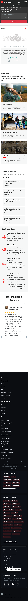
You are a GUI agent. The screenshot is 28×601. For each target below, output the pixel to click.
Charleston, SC (16, 506)
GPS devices (4, 446)
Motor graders (16, 485)
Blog (2, 389)
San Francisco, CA (8, 521)
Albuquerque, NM (16, 527)
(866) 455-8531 (8, 2)
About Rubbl (4, 381)
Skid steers (16, 479)
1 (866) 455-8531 (14, 58)
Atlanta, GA (16, 503)
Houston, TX (18, 509)
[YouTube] (17, 584)
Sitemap (19, 597)
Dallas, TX (6, 500)
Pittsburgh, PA (17, 515)
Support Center (13, 597)
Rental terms (4, 428)
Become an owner (6, 438)
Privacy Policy (4, 398)
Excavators (6, 476)
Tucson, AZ (6, 527)
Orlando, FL (7, 506)
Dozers (13, 476)
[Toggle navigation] (20, 2)
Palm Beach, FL (7, 515)
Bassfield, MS (16, 534)
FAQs (2, 425)
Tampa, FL (14, 512)
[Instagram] (8, 584)
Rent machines (5, 420)
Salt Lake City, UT (17, 518)
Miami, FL (6, 512)
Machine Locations (6, 392)
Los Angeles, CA (8, 524)
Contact (3, 383)
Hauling (3, 410)
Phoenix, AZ (14, 500)
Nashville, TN (7, 503)
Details (3, 404)
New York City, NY (8, 509)
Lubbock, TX (7, 534)
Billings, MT (7, 537)
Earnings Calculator (6, 444)
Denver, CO (6, 518)
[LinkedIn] (13, 584)
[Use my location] (25, 17)
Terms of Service (5, 395)
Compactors (7, 485)
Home (2, 7)
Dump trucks (7, 482)
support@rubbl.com (15, 60)
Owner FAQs (4, 455)
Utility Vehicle (16, 7)
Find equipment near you (10, 541)
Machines (3, 407)
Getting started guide (6, 423)
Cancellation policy (6, 431)
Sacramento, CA (19, 521)
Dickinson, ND (7, 531)
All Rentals (8, 7)
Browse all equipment (9, 489)
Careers (3, 386)
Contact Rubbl (8, 567)
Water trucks (16, 482)
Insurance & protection (7, 452)
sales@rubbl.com (7, 560)
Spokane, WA (17, 531)
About (2, 597)
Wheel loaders (7, 479)
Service (3, 413)
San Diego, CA (18, 524)
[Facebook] (4, 584)
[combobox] (14, 14)
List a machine (5, 441)
